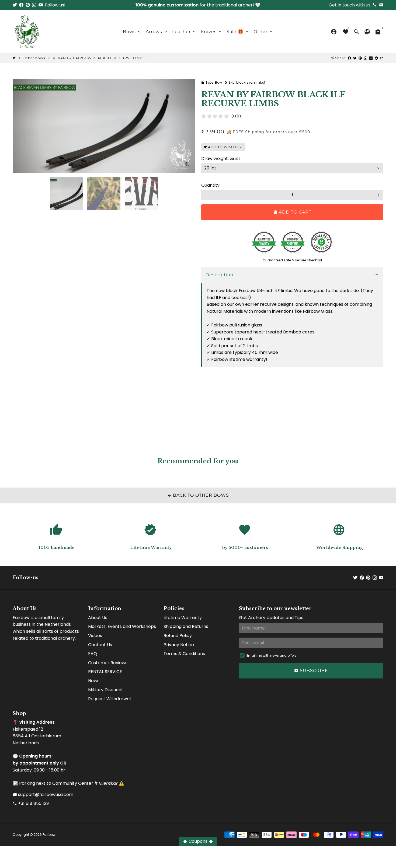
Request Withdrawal (109, 699)
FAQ (92, 654)
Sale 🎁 (238, 31)
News (93, 681)
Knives (211, 31)
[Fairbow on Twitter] (15, 5)
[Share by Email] (381, 58)
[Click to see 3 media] (141, 193)
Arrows (157, 31)
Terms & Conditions (184, 654)
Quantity (210, 185)
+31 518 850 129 (31, 803)
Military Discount (105, 690)
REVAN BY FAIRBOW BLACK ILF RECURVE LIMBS (99, 58)
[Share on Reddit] (376, 58)
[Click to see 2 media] (103, 193)
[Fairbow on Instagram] (34, 5)
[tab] (292, 275)
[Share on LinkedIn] (371, 58)
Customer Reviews (107, 663)
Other (263, 31)
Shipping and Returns (186, 626)
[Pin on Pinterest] (360, 58)
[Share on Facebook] (349, 58)
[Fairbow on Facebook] (21, 5)
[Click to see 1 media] (66, 193)
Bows (132, 31)
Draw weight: (221, 158)
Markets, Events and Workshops (122, 626)
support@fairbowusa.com (43, 794)
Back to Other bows (198, 495)
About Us (97, 617)
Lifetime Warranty (183, 617)
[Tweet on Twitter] (354, 58)
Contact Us (100, 645)
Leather (184, 31)
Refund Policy (178, 635)
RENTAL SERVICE (105, 672)
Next (187, 126)
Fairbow (49, 834)
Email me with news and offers (271, 655)
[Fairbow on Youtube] (41, 5)
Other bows (34, 58)
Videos (95, 635)
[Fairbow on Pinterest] (28, 5)
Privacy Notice (179, 645)
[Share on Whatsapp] (365, 58)
